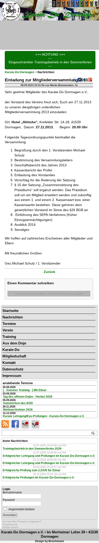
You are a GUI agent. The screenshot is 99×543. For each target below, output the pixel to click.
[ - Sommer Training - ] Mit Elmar (25, 390)
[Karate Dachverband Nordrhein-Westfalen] (36, 423)
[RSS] (6, 423)
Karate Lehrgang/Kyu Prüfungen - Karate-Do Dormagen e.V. (43, 416)
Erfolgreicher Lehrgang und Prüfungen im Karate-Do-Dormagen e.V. (49, 456)
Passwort (9, 500)
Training (9, 337)
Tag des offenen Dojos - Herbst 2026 (27, 396)
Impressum (11, 376)
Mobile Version (11, 527)
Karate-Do (10, 350)
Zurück (49, 272)
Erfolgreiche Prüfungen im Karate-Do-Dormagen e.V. (38, 477)
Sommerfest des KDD (18, 403)
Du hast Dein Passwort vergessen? (22, 521)
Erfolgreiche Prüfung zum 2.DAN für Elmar (32, 470)
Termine (9, 324)
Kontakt (9, 363)
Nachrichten (12, 317)
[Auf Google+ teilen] (90, 79)
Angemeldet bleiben (21, 509)
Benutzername (12, 492)
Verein (7, 330)
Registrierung (10, 524)
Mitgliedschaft (14, 356)
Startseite (10, 311)
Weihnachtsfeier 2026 (18, 409)
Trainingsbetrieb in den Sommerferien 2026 (32, 448)
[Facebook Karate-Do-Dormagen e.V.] (16, 423)
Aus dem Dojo (14, 343)
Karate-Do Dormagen (19, 72)
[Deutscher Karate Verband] (26, 423)
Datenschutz (13, 369)
